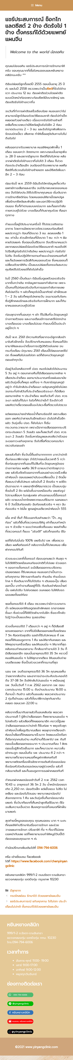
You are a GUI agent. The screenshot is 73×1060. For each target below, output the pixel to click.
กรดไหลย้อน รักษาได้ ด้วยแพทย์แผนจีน (35, 895)
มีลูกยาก (15, 890)
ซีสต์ (50, 88)
